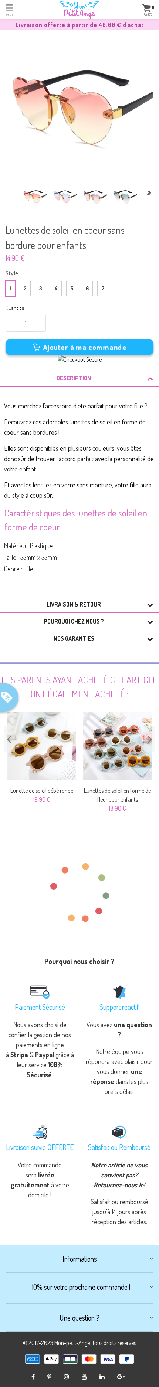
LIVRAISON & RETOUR (74, 604)
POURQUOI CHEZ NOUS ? (74, 621)
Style (12, 273)
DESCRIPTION (74, 378)
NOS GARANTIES (74, 638)
